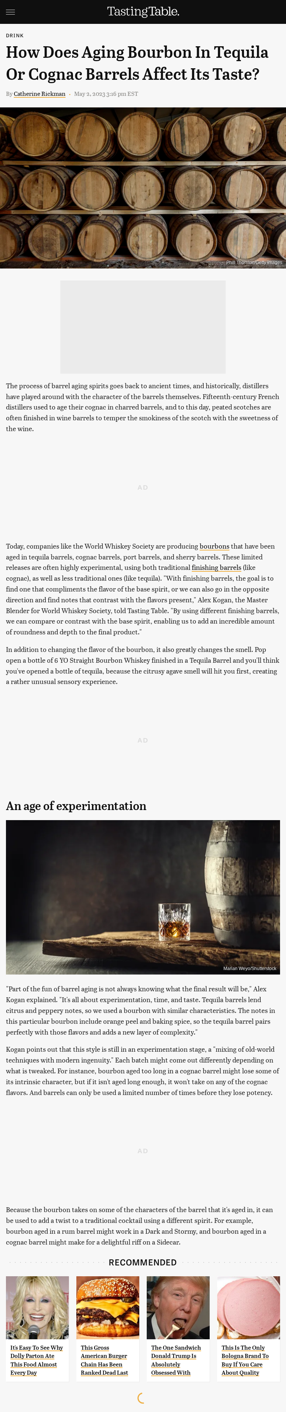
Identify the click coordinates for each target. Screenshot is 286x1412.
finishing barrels (216, 567)
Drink (15, 35)
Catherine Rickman (40, 93)
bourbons (214, 545)
